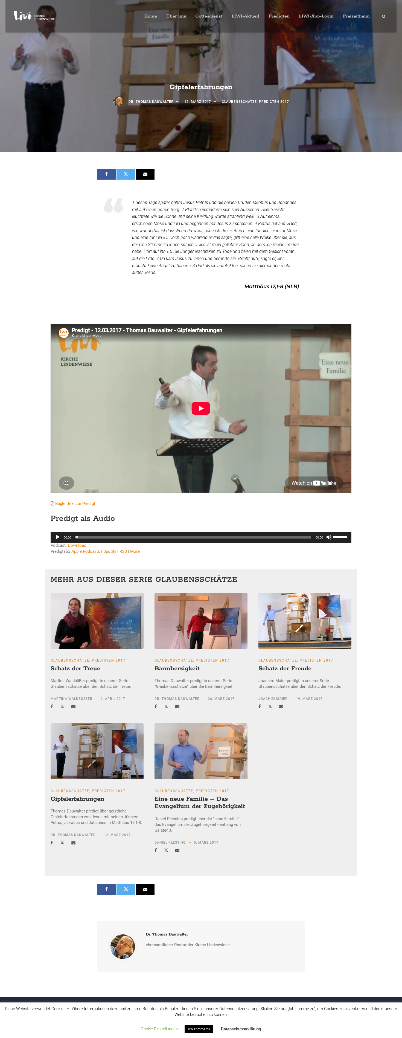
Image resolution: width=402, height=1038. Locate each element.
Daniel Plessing (170, 842)
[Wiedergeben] (57, 537)
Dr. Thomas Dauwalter (151, 102)
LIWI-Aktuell (245, 16)
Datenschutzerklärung (241, 1029)
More (135, 551)
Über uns (176, 16)
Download (77, 545)
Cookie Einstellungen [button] (159, 1029)
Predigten (279, 16)
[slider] (341, 537)
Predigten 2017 (274, 102)
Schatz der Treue (75, 668)
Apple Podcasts (85, 551)
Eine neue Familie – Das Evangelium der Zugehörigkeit (200, 803)
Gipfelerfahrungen (77, 799)
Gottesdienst (208, 16)
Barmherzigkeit (177, 668)
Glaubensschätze (239, 102)
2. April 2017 (113, 699)
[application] (201, 537)
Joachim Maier (273, 699)
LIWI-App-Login (316, 16)
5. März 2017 (206, 842)
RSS (123, 551)
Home (150, 16)
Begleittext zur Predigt (74, 503)
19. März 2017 (309, 699)
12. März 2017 (197, 102)
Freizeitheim (356, 16)
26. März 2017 (221, 699)
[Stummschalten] (329, 537)
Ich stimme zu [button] (199, 1029)
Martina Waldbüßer (71, 699)
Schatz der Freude (284, 668)
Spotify (109, 551)
